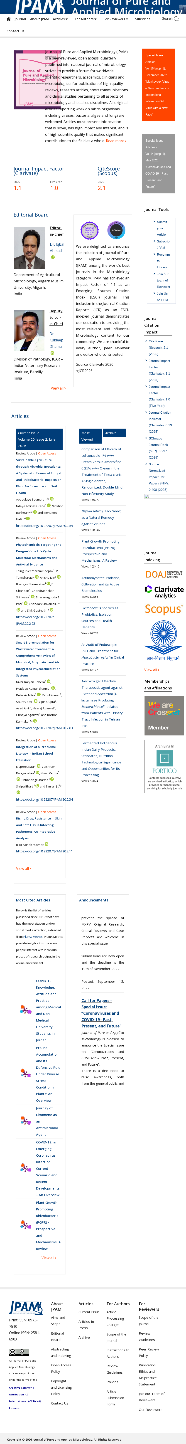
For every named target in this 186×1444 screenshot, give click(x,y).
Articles (59, 19)
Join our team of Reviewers (164, 280)
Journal (19, 19)
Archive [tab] (111, 433)
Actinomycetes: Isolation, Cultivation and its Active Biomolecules (100, 584)
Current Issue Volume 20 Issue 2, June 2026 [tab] (37, 439)
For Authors (84, 19)
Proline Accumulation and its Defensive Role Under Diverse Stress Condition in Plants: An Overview (48, 1074)
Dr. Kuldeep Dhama (56, 340)
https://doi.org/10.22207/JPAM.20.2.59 (44, 525)
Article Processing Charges (115, 1318)
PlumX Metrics (33, 937)
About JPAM (39, 19)
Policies (112, 1382)
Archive (84, 1337)
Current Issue (89, 1312)
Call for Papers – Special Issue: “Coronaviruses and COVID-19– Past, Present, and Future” (101, 932)
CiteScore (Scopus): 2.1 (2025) (158, 347)
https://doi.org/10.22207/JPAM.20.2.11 (44, 851)
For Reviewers (115, 19)
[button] (177, 18)
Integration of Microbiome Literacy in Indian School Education (36, 753)
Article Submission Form (115, 1397)
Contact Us (15, 31)
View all (48, 1257)
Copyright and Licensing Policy (61, 1387)
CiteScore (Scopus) (109, 170)
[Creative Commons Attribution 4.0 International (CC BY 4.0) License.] (19, 1354)
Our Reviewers (150, 1409)
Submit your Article (162, 228)
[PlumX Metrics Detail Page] (25, 1010)
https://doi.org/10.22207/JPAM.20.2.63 (44, 728)
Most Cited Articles (33, 900)
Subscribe (142, 19)
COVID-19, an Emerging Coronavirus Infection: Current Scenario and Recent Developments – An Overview (48, 1168)
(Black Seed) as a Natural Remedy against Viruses (101, 517)
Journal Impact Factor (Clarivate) (39, 170)
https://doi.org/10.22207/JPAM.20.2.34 (44, 799)
